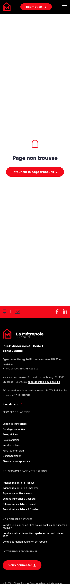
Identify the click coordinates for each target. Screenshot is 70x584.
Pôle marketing (11, 439)
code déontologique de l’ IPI (44, 381)
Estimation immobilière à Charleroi (21, 509)
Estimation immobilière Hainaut (19, 504)
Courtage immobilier (14, 429)
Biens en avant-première (16, 461)
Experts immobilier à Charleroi (19, 498)
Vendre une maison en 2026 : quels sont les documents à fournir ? (35, 526)
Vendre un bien (11, 445)
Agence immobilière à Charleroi (20, 487)
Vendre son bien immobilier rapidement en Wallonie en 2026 (33, 535)
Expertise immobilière (15, 423)
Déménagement (12, 455)
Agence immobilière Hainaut (18, 482)
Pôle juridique (10, 434)
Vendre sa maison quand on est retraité (25, 541)
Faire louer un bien (13, 450)
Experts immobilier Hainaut (17, 493)
